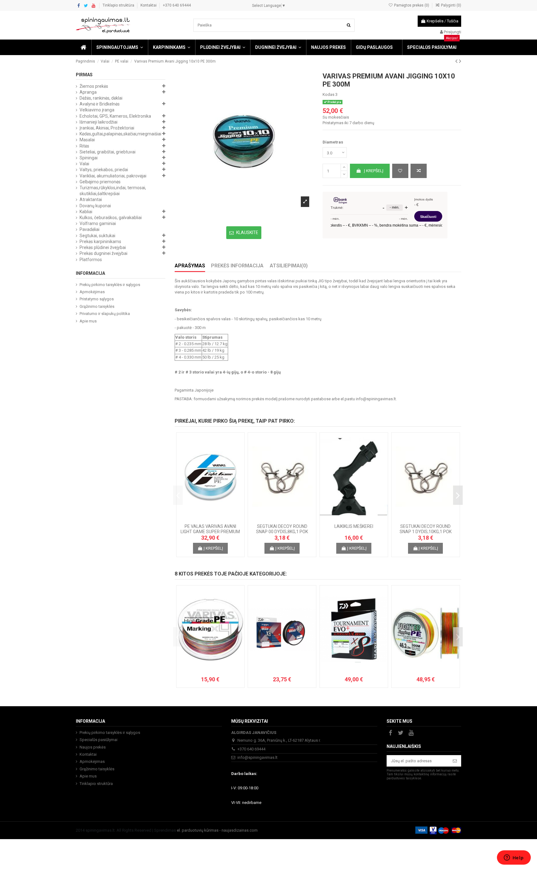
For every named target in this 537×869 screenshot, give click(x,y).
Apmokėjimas (92, 291)
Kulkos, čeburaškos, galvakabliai (111, 217)
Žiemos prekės (94, 86)
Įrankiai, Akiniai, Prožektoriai (107, 127)
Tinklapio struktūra (119, 5)
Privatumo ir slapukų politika (105, 313)
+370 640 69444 (177, 5)
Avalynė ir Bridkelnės (100, 103)
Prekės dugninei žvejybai (103, 253)
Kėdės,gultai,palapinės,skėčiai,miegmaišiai (120, 133)
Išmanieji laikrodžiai (98, 122)
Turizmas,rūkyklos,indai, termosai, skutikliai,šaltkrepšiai (113, 190)
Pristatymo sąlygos (97, 299)
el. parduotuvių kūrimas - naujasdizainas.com (217, 830)
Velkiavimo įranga (97, 109)
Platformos (91, 259)
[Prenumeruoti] (455, 760)
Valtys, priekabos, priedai (104, 169)
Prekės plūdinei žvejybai (103, 247)
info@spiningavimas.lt (376, 399)
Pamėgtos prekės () (411, 5)
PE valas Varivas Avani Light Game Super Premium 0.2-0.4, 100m (210, 531)
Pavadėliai (89, 229)
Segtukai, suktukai (97, 235)
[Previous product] (457, 61)
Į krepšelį (373, 170)
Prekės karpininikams (100, 241)
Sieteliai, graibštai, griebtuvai (107, 151)
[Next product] (460, 61)
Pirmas (84, 74)
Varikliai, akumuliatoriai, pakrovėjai (113, 175)
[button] (119, 47)
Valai (84, 163)
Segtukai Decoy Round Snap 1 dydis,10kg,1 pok (426, 529)
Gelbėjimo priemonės (100, 181)
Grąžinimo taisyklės (97, 306)
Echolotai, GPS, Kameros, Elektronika (115, 116)
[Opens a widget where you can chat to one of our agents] (514, 858)
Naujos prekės (93, 747)
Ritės (84, 145)
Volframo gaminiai (98, 223)
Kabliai (86, 211)
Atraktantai (91, 199)
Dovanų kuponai (95, 205)
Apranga (88, 92)
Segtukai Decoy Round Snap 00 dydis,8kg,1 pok (282, 529)
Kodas (328, 94)
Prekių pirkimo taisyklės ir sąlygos (110, 284)
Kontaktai (149, 5)
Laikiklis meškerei (353, 526)
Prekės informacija (237, 266)
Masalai (87, 139)
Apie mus (88, 321)
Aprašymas (190, 266)
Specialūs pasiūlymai (98, 739)
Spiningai (89, 157)
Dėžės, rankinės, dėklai (101, 98)
